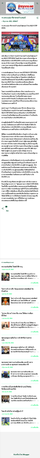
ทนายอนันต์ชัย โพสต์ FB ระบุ (12, 267)
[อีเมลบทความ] (6, 207)
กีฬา (7, 211)
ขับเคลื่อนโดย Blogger (21, 454)
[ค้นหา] (37, 4)
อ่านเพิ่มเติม (35, 283)
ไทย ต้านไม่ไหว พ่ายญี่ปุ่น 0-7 (12, 411)
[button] (37, 18)
